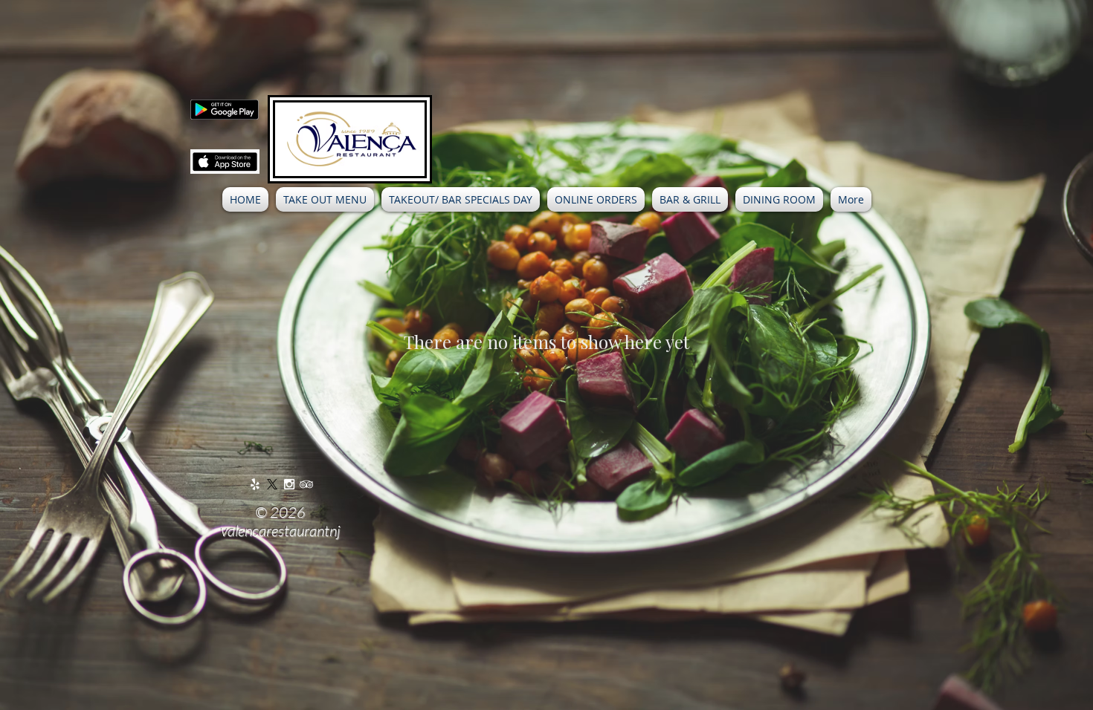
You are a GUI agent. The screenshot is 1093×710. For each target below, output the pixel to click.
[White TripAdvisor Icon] (306, 484)
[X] (272, 484)
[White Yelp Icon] (255, 484)
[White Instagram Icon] (289, 484)
